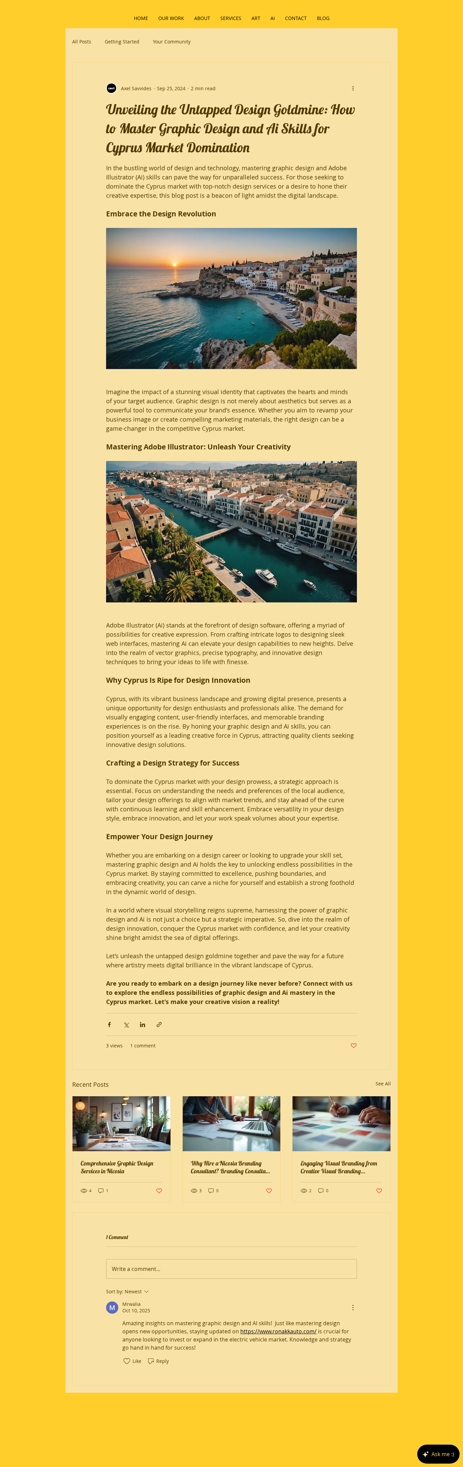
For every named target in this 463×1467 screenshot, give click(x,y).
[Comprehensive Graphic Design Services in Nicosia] (121, 1123)
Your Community (171, 41)
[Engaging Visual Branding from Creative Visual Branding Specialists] (341, 1123)
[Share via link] (159, 1024)
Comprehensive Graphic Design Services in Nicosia (117, 1167)
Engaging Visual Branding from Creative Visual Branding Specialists (339, 1167)
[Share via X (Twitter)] (126, 1024)
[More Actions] (353, 1308)
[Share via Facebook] (109, 1024)
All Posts (81, 41)
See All (383, 1083)
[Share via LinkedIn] (142, 1024)
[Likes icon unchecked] (126, 1361)
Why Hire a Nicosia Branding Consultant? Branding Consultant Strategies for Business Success (230, 1167)
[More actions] (353, 88)
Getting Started (122, 41)
